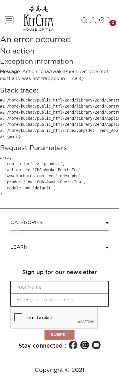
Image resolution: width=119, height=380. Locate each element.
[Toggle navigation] (9, 20)
